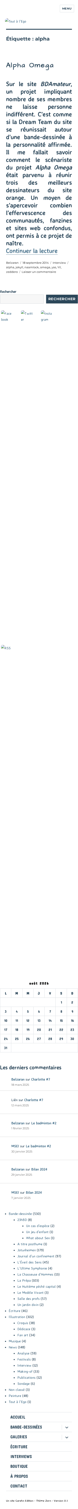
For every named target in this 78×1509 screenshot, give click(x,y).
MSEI (15, 1146)
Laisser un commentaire (39, 271)
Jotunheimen (26, 1250)
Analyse (23, 1353)
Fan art (22, 1335)
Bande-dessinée (20, 1213)
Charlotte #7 (40, 1079)
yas (54, 267)
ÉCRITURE (19, 1446)
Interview (59, 262)
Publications (26, 1377)
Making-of (24, 1371)
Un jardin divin (28, 1304)
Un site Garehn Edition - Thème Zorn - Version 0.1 (37, 1500)
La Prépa (24, 1280)
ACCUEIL (17, 1417)
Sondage (23, 1383)
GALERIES (18, 1436)
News (13, 1347)
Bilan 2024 (39, 1169)
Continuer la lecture (32, 250)
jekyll (19, 267)
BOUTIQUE (19, 1466)
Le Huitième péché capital (36, 1286)
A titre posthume (29, 1244)
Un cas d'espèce (37, 1226)
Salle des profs (28, 1298)
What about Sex (38, 1238)
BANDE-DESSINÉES (26, 1426)
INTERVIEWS (21, 1456)
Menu (67, 8)
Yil (59, 267)
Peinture (15, 1395)
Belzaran (12, 262)
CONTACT (18, 1485)
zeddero (12, 271)
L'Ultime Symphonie (32, 1268)
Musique (15, 1341)
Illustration (17, 1317)
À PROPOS (19, 1476)
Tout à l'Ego (17, 1402)
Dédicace (23, 1329)
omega (45, 267)
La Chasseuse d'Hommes (35, 1274)
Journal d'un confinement (35, 1256)
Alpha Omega (30, 65)
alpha (10, 267)
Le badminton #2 (43, 1123)
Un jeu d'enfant (37, 1232)
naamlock (31, 267)
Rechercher (8, 291)
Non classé (17, 1389)
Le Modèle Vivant (30, 1292)
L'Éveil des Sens (29, 1262)
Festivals (24, 1359)
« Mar (4, 1055)
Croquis (22, 1323)
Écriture (14, 1311)
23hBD (22, 1220)
